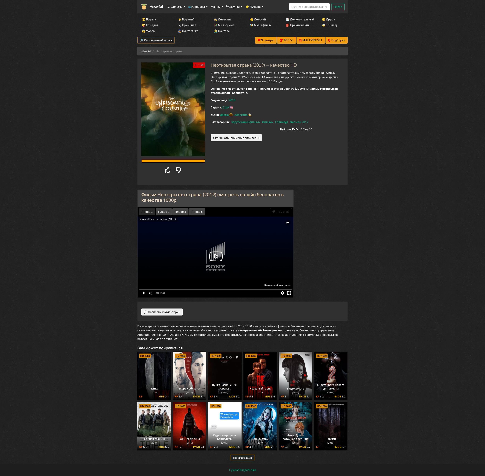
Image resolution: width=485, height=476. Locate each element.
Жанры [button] (216, 6)
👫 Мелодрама (224, 25)
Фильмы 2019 (299, 122)
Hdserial (156, 6)
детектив (241, 114)
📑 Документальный (299, 19)
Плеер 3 (180, 211)
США (226, 107)
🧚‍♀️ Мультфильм (260, 25)
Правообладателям (242, 470)
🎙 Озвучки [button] (233, 6)
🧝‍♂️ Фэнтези (222, 31)
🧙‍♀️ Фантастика (188, 31)
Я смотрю (282, 211)
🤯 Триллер (330, 25)
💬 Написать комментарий (162, 312)
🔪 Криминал (187, 25)
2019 (232, 100)
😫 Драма (328, 19)
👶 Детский (258, 19)
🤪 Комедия (150, 25)
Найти (338, 6)
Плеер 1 (147, 211)
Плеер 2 (163, 211)
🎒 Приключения (297, 25)
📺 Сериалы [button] (196, 6)
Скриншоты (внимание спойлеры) (236, 137)
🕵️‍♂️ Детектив (222, 19)
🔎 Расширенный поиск (156, 40)
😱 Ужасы (148, 31)
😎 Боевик (149, 19)
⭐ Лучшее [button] (253, 6)
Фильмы (268, 122)
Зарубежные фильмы (246, 122)
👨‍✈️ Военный (186, 19)
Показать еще (242, 457)
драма (224, 114)
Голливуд (282, 122)
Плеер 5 (197, 211)
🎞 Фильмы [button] (175, 6)
